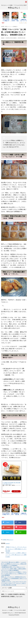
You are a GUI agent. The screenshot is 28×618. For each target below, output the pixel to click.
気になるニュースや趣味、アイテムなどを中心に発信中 (14, 610)
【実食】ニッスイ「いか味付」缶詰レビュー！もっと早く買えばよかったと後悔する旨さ (15, 554)
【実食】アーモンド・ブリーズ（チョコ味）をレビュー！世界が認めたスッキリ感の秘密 (15, 549)
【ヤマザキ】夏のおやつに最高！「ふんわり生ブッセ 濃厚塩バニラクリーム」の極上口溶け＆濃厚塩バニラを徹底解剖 (13, 564)
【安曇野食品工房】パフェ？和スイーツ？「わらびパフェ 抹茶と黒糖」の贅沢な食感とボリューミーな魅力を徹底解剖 (13, 568)
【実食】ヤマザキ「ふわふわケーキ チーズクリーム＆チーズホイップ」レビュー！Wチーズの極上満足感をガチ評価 (13, 583)
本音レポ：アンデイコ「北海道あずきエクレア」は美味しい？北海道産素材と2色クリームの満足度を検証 (14, 578)
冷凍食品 (5, 539)
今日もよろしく (14, 8)
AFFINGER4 (16, 615)
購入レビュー (10, 539)
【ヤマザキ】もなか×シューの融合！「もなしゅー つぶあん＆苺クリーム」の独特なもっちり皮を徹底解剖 (14, 573)
